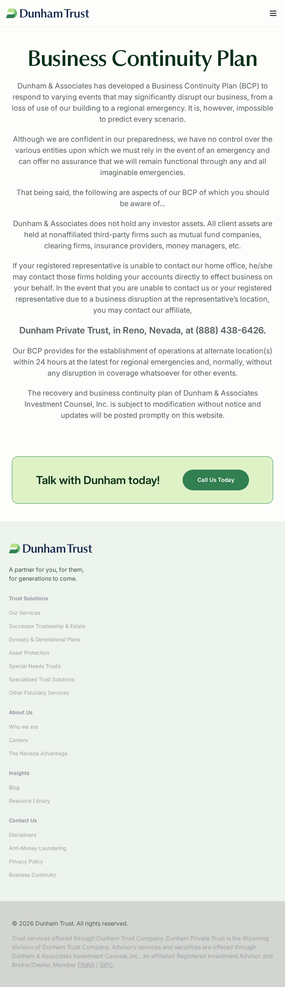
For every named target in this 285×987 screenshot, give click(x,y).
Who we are (23, 727)
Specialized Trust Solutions (41, 679)
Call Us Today (216, 479)
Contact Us (23, 820)
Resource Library (29, 801)
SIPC (106, 964)
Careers (18, 740)
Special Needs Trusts (34, 666)
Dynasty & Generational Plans (44, 639)
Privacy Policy (26, 861)
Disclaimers (22, 835)
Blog (14, 787)
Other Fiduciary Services (39, 692)
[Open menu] (273, 13)
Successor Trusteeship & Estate (47, 626)
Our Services (24, 613)
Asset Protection (29, 652)
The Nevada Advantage (38, 753)
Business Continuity (32, 875)
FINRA (86, 964)
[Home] (47, 13)
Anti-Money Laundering (37, 848)
